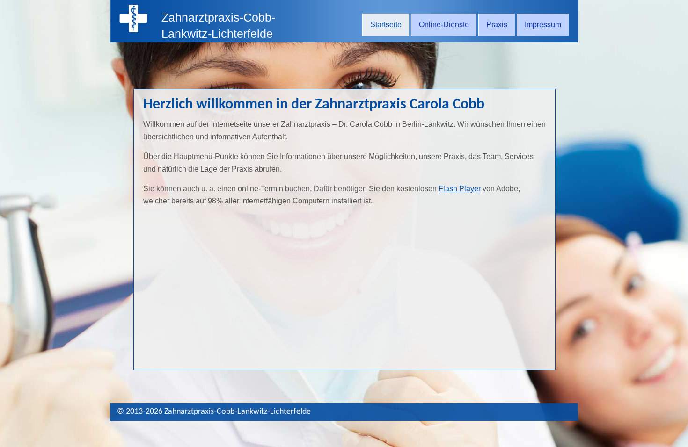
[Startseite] (133, 30)
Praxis (496, 25)
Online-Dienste (444, 25)
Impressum (543, 25)
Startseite (386, 25)
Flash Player (460, 189)
